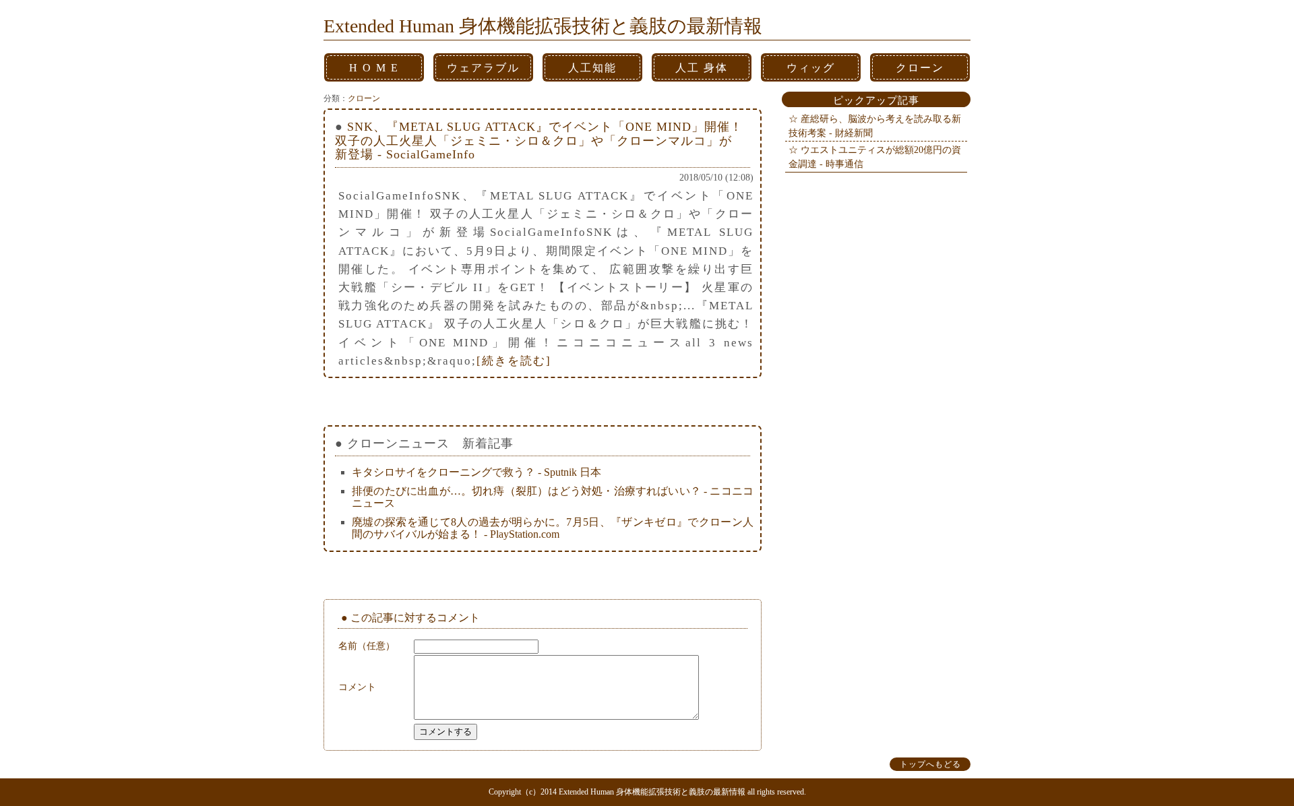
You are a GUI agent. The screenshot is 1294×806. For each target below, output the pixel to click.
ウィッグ (811, 67)
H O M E (374, 67)
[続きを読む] (513, 360)
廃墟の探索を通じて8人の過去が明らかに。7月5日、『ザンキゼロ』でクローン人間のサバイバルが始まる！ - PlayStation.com (552, 528)
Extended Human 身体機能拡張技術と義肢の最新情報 (543, 26)
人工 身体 (701, 67)
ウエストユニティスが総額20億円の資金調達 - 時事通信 (875, 156)
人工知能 (592, 67)
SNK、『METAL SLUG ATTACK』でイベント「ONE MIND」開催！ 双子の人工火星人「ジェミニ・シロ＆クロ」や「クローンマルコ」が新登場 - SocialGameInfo (539, 140)
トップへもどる (930, 764)
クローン (920, 67)
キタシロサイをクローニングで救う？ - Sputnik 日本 (476, 472)
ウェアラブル (483, 67)
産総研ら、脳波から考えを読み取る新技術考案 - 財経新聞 (875, 125)
